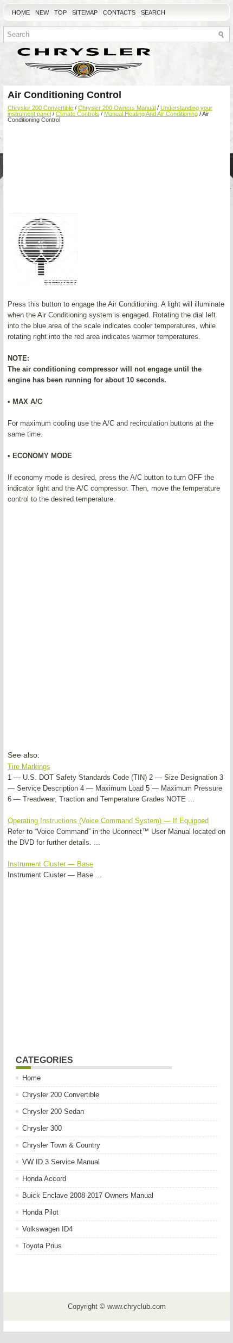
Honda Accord (44, 1179)
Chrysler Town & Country (61, 1145)
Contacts (119, 12)
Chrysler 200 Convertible (40, 108)
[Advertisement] (116, 169)
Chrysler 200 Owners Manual (117, 108)
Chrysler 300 (42, 1128)
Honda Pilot (40, 1212)
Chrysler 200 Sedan (53, 1111)
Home (21, 12)
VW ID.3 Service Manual (61, 1162)
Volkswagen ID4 (47, 1229)
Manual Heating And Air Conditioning (151, 113)
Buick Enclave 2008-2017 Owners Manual (87, 1195)
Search (153, 12)
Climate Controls (77, 113)
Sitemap (85, 12)
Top (60, 12)
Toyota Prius (42, 1246)
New (42, 12)
